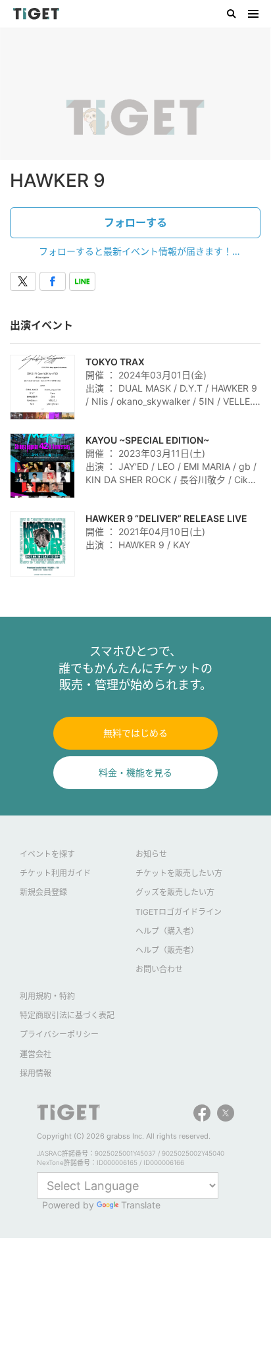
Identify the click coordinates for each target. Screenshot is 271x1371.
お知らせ (151, 854)
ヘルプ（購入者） (167, 931)
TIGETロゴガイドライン (179, 912)
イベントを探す (47, 854)
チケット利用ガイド (55, 873)
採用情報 (35, 1073)
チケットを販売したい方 (179, 873)
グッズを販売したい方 (175, 892)
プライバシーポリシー (59, 1034)
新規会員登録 (43, 892)
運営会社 (35, 1054)
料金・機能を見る (135, 772)
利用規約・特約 (47, 996)
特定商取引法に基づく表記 (67, 1015)
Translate (140, 1204)
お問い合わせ (159, 969)
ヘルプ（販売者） (167, 950)
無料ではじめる (135, 732)
